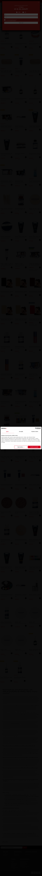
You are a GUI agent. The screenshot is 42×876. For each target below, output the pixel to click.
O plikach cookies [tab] (34, 431)
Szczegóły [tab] (21, 431)
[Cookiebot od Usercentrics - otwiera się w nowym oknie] (36, 428)
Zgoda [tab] (7, 431)
